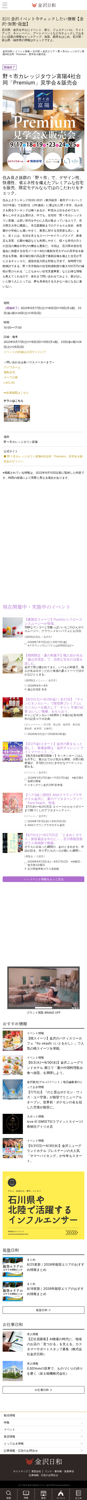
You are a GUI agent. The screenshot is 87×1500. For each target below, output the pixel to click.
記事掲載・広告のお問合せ (21, 1450)
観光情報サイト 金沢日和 (43, 5)
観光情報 (9, 1415)
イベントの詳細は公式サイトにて (25, 352)
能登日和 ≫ (43, 1310)
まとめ (55, 1264)
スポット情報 (55, 1121)
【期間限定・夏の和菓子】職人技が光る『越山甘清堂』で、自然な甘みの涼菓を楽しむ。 (53, 659)
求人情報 (54, 1344)
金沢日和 (7, 51)
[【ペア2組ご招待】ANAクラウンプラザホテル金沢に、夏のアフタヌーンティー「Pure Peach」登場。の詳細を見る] (13, 803)
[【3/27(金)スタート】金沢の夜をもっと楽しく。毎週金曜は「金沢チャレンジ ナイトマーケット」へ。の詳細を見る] (13, 752)
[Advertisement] (32, 515)
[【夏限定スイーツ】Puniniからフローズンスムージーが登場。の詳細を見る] (13, 627)
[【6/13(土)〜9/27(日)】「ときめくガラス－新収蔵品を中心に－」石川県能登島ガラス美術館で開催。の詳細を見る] (13, 843)
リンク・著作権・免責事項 (59, 1471)
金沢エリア (49, 51)
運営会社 (36, 1471)
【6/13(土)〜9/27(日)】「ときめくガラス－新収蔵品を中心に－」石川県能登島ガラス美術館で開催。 (53, 839)
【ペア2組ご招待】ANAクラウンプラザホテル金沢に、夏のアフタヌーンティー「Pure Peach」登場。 (53, 799)
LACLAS (9, 382)
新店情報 (9, 1436)
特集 (7, 1422)
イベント (9, 1429)
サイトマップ (20, 1471)
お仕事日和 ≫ (43, 1390)
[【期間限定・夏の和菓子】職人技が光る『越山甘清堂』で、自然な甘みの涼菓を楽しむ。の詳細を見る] (13, 663)
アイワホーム (12, 367)
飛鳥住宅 (9, 372)
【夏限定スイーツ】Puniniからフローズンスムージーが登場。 (53, 621)
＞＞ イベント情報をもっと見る (43, 879)
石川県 (36, 51)
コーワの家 (11, 377)
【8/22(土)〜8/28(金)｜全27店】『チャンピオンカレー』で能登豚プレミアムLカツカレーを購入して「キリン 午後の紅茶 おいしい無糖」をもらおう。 (54, 705)
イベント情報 (22, 51)
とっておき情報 (14, 1443)
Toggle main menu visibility (5, 4)
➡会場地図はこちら (16, 392)
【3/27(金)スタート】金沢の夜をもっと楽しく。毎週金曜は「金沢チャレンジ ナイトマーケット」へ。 (54, 748)
